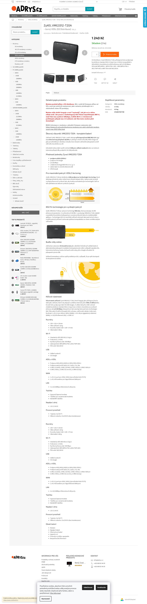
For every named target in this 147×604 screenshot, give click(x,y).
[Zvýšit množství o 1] (99, 53)
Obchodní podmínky (48, 565)
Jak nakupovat (46, 573)
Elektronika (16, 143)
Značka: (84, 33)
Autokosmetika (18, 195)
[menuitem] (14, 16)
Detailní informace (97, 73)
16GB (17, 76)
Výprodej (16, 186)
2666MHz (19, 79)
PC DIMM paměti (18, 70)
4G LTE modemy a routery (23, 49)
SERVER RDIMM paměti (20, 108)
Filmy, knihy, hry (18, 181)
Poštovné (45, 576)
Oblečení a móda (18, 154)
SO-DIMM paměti (18, 67)
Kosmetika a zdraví (19, 166)
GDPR (43, 567)
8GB (16, 82)
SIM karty (16, 169)
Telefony (16, 146)
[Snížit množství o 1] (99, 55)
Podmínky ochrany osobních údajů (71, 2)
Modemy (15, 44)
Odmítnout (88, 587)
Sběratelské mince (19, 189)
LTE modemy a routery (22, 61)
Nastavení (46, 599)
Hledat (89, 9)
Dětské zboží (17, 172)
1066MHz (19, 134)
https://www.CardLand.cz (10, 600)
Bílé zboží (16, 184)
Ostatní (15, 198)
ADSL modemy (19, 58)
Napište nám (46, 581)
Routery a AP (19, 64)
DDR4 (16, 73)
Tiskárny (15, 175)
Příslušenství (17, 151)
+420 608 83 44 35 (99, 563)
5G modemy (19, 46)
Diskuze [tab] (56, 93)
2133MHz (19, 96)
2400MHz (19, 84)
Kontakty (44, 578)
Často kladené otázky (49, 570)
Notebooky (16, 157)
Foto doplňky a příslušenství (22, 160)
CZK (123, 2)
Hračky (15, 163)
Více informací (55, 593)
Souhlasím (101, 587)
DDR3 (16, 99)
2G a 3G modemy (20, 52)
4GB (16, 90)
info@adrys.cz (98, 560)
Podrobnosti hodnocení (70, 33)
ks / (25, 212)
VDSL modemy (19, 55)
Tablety (15, 149)
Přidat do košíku (111, 54)
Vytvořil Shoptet (130, 599)
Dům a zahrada (17, 178)
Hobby (15, 192)
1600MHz (19, 105)
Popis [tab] (48, 93)
